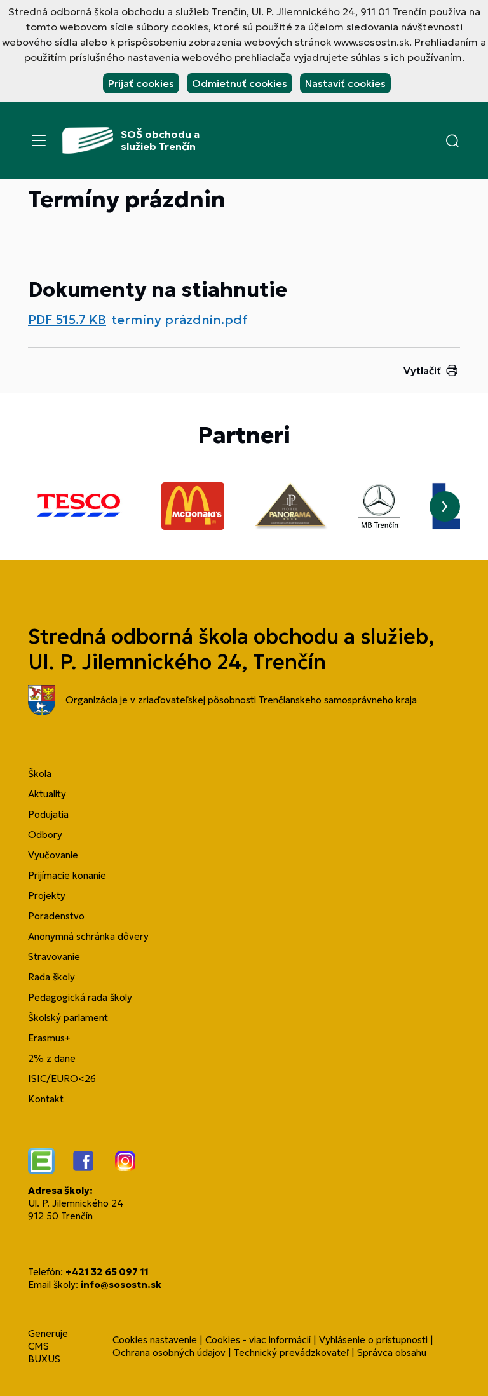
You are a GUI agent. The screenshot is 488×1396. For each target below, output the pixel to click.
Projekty (46, 896)
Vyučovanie (53, 855)
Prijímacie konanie (67, 875)
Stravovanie (54, 957)
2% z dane (52, 1058)
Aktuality (47, 794)
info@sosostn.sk (121, 1284)
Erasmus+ (49, 1038)
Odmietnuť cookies (239, 83)
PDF (67, 319)
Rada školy (51, 977)
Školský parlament (68, 1018)
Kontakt (46, 1099)
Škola (39, 774)
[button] (452, 140)
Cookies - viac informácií (258, 1340)
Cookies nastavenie (154, 1340)
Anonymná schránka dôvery (88, 936)
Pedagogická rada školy (80, 997)
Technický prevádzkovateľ (291, 1352)
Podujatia (48, 814)
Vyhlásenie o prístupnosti (373, 1340)
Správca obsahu (391, 1352)
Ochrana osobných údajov (169, 1352)
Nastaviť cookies (345, 83)
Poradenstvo (56, 916)
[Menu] (39, 140)
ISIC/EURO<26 (62, 1079)
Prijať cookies (141, 83)
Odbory (45, 835)
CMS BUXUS (44, 1352)
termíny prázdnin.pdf (179, 319)
